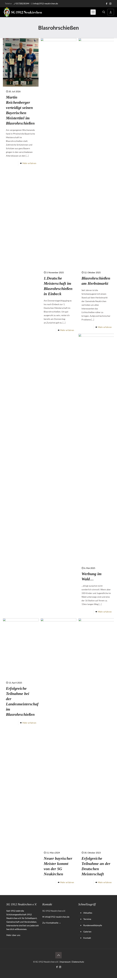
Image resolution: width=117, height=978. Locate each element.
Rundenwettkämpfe (92, 925)
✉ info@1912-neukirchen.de (55, 916)
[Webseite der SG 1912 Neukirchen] (23, 12)
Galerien (87, 931)
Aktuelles (87, 912)
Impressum (65, 961)
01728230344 (22, 3)
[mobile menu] (93, 12)
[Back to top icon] (58, 955)
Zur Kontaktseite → (51, 922)
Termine (87, 919)
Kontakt (87, 938)
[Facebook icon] (106, 3)
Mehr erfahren (29, 163)
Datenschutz (78, 961)
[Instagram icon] (110, 3)
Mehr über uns (13, 935)
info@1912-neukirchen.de (45, 3)
